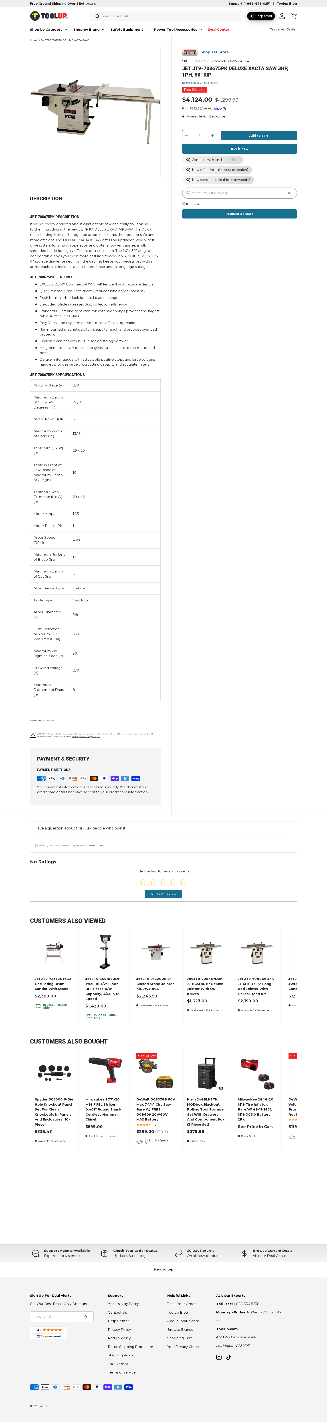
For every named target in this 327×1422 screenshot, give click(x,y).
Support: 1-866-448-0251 (249, 3)
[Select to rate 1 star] (143, 881)
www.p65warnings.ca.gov (86, 736)
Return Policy (119, 1338)
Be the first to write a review (200, 82)
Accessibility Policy (123, 1304)
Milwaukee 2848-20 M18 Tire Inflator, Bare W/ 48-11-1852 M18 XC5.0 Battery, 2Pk (255, 1109)
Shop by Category (46, 29)
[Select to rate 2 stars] (153, 881)
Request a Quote (240, 214)
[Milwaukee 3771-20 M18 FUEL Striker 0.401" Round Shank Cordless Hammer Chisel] (105, 1073)
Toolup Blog (287, 3)
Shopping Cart (179, 1338)
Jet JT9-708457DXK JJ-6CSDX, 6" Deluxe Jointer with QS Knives (205, 986)
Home (33, 40)
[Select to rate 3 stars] (163, 881)
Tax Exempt (118, 1364)
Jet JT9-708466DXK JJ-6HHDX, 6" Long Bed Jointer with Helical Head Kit (256, 986)
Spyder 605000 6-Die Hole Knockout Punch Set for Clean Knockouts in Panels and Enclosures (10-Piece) (54, 1112)
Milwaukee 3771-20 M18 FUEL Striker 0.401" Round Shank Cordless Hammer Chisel (103, 1109)
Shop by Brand (86, 29)
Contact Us (117, 1312)
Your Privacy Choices (184, 1347)
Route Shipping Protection (130, 1347)
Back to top (163, 1269)
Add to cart (258, 136)
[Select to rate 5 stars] (183, 881)
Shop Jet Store (214, 52)
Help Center (118, 1321)
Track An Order (283, 29)
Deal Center (218, 29)
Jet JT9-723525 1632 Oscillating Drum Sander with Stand (53, 984)
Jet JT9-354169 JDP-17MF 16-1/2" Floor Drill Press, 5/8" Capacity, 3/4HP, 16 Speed (103, 989)
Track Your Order (181, 1304)
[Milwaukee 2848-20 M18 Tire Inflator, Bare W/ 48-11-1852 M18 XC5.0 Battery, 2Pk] (257, 1073)
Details (90, 3)
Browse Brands (180, 1329)
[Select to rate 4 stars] (173, 881)
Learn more (95, 845)
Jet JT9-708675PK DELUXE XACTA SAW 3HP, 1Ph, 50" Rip (66, 40)
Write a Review (163, 893)
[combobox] (165, 16)
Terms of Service (122, 1372)
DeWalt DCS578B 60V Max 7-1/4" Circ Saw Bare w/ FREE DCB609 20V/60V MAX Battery (155, 1109)
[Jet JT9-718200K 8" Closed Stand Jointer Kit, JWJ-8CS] (156, 952)
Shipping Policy (121, 1355)
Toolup (43, 1406)
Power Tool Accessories (175, 29)
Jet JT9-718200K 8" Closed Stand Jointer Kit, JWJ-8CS (155, 984)
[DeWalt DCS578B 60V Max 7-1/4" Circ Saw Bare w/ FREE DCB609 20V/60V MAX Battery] (156, 1073)
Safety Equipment (127, 29)
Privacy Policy (119, 1329)
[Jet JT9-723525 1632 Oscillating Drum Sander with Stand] (54, 952)
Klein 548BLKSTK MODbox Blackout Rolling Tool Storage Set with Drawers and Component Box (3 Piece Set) (205, 1112)
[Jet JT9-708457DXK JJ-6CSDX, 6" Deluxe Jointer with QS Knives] (206, 952)
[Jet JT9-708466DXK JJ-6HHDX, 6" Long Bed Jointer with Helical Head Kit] (257, 952)
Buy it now (239, 149)
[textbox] (163, 837)
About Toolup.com (183, 1321)
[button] (294, 16)
